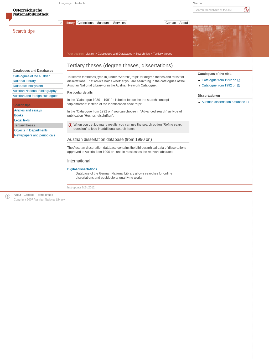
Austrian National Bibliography (34, 91)
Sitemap (198, 3)
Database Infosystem (28, 86)
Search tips (24, 31)
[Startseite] (60, 22)
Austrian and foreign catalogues (35, 96)
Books (18, 115)
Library (70, 23)
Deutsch (79, 3)
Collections (85, 23)
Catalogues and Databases (115, 53)
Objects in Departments (31, 130)
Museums (103, 23)
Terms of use (44, 194)
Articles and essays (28, 110)
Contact (171, 23)
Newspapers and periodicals (34, 135)
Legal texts (22, 120)
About (183, 23)
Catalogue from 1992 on (219, 80)
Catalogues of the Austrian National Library (31, 78)
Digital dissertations (82, 169)
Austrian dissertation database (223, 102)
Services (119, 23)
